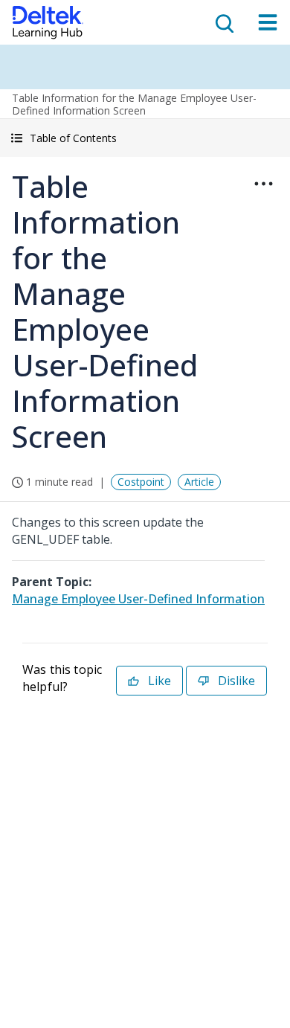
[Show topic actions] (263, 184)
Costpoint (140, 482)
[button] (145, 138)
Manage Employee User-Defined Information (138, 599)
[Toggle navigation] (268, 22)
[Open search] (223, 22)
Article (199, 482)
